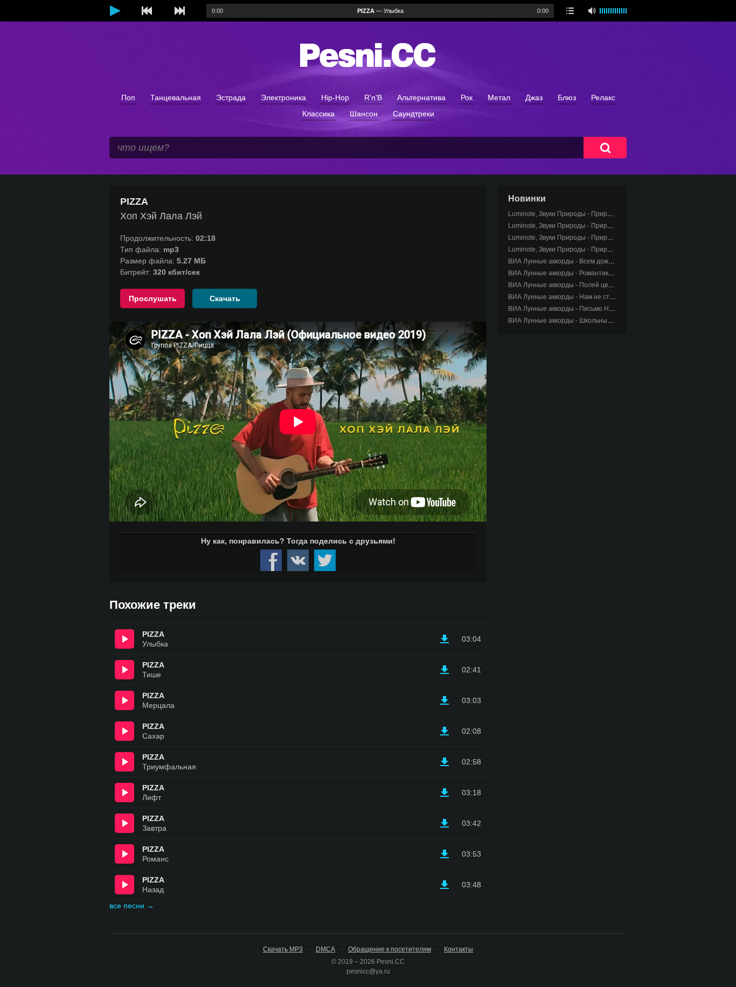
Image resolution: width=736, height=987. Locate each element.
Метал (499, 97)
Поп (128, 97)
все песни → (131, 905)
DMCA (325, 949)
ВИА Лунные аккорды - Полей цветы (564, 285)
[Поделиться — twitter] (325, 560)
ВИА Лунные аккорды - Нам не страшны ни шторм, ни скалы (600, 297)
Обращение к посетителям (389, 949)
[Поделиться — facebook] (271, 560)
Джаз (534, 97)
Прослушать (153, 298)
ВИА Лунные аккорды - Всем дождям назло (574, 261)
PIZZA (153, 634)
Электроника (283, 97)
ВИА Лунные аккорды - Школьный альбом (571, 320)
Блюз (567, 97)
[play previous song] (147, 11)
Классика (318, 113)
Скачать (225, 298)
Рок (467, 97)
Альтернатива (421, 97)
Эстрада (231, 97)
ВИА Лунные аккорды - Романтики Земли (570, 273)
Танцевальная (175, 97)
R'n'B (373, 97)
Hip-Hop (335, 97)
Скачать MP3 (283, 949)
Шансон (364, 113)
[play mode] (570, 10)
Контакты (458, 949)
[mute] (591, 10)
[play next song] (179, 11)
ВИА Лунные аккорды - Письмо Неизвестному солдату (591, 308)
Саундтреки (413, 113)
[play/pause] (115, 11)
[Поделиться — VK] (298, 560)
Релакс (603, 97)
